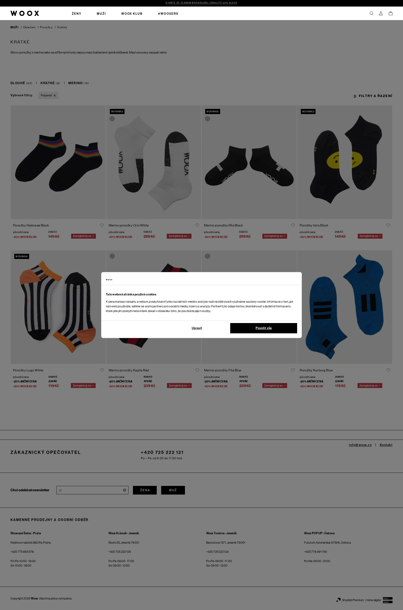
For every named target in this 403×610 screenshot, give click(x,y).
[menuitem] (76, 13)
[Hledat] (371, 13)
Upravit (197, 328)
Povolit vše (264, 328)
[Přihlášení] (381, 13)
